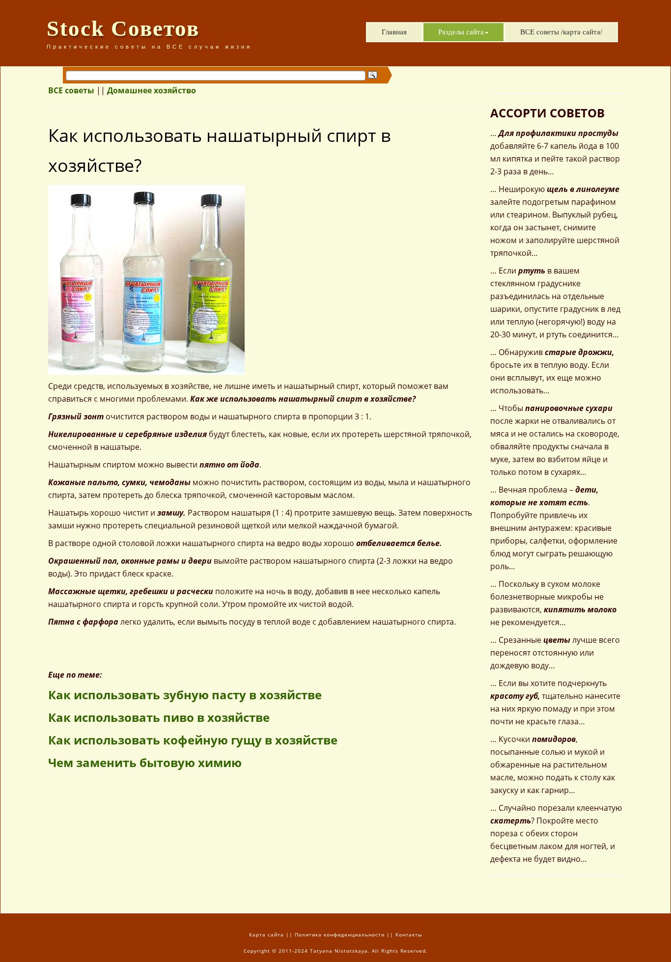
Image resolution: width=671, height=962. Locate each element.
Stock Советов (123, 28)
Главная (394, 32)
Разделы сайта (461, 32)
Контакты (408, 934)
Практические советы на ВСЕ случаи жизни (149, 47)
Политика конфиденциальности (340, 934)
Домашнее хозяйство (151, 90)
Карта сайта (266, 934)
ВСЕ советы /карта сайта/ (561, 32)
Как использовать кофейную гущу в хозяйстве (192, 740)
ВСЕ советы (71, 90)
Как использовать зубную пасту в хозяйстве (185, 695)
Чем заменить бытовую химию (145, 762)
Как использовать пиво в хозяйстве (159, 717)
